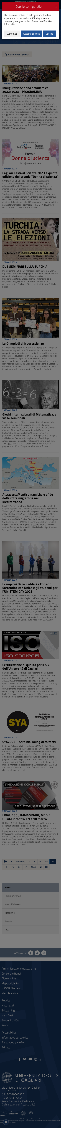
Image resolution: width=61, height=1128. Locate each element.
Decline (49, 34)
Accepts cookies (31, 34)
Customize (12, 34)
